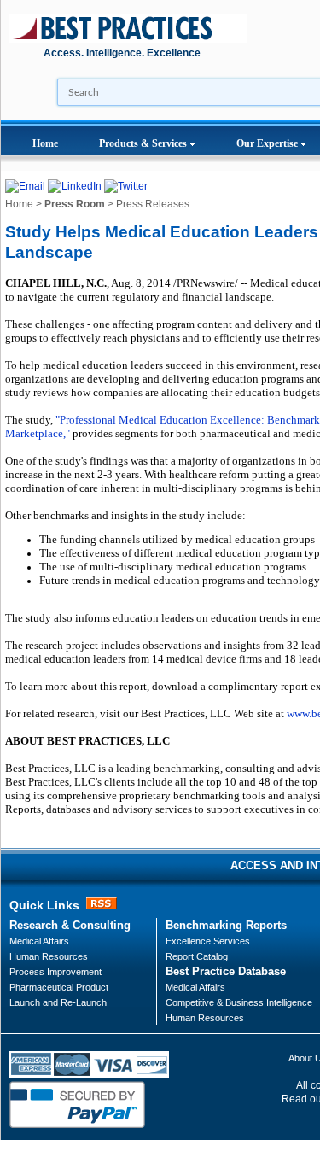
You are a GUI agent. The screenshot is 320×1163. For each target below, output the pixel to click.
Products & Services (144, 143)
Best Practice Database (226, 971)
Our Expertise (268, 143)
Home (45, 143)
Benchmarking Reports (226, 925)
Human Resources (205, 1018)
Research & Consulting (70, 925)
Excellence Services (208, 941)
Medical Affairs (39, 941)
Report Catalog (197, 956)
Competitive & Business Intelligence (239, 1002)
